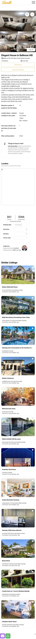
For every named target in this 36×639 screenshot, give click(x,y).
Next (34, 274)
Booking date (7, 225)
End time (6, 234)
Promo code (7, 238)
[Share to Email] (2, 635)
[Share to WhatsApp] (7, 635)
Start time (6, 229)
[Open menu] (33, 2)
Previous (2, 274)
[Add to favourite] (32, 14)
